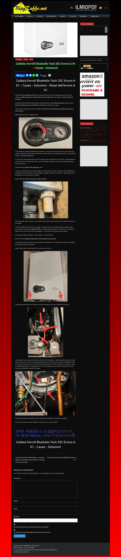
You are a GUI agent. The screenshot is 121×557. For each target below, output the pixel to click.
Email (16, 509)
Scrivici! (62, 16)
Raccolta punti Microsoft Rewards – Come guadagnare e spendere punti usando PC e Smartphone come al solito (30, 460)
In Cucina (40, 16)
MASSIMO (82, 134)
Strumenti (83, 16)
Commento (18, 478)
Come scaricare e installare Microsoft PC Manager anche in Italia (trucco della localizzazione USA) (93, 135)
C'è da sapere (19, 59)
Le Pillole (72, 16)
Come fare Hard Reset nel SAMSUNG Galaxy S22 (61, 459)
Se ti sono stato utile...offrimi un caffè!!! (91, 60)
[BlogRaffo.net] (100, 7)
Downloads (94, 16)
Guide (31, 59)
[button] (24, 16)
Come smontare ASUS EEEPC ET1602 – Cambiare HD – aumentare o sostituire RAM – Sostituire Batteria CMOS (93, 129)
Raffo (25, 71)
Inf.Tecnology (51, 16)
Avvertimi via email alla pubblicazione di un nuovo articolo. (32, 532)
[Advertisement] (93, 45)
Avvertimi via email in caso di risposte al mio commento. (31, 527)
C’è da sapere (19, 16)
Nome (16, 501)
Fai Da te (29, 16)
